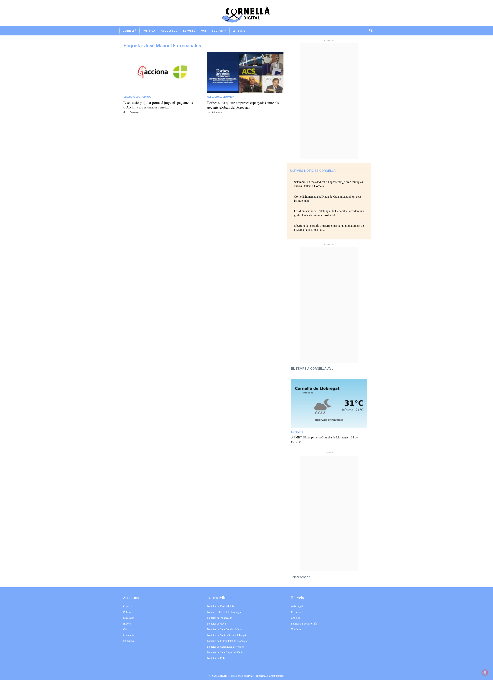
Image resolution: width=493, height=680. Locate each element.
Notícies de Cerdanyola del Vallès (225, 646)
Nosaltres (296, 629)
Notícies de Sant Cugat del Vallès (225, 652)
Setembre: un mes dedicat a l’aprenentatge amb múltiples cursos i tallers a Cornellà (328, 184)
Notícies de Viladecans (219, 618)
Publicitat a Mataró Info (304, 623)
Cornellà (129, 30)
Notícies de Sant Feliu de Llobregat (226, 635)
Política (149, 30)
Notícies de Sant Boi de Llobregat (225, 629)
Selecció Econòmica (137, 97)
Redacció (296, 442)
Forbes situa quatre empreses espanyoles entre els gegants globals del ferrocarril (243, 105)
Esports (189, 30)
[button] (370, 31)
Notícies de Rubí (216, 658)
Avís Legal (297, 606)
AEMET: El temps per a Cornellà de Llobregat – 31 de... (325, 437)
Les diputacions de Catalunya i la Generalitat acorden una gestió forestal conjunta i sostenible (329, 213)
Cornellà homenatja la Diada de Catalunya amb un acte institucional (327, 198)
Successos (169, 30)
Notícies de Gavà (216, 623)
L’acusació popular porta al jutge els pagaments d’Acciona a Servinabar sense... (158, 104)
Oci (203, 30)
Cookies (295, 618)
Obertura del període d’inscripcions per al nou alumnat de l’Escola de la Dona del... (329, 227)
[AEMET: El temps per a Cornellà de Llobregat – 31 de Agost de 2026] (329, 403)
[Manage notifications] (485, 672)
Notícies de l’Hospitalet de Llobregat (227, 641)
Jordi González (131, 112)
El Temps (238, 30)
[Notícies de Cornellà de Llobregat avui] (246, 14)
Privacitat (296, 612)
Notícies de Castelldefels (220, 606)
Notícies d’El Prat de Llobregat (224, 612)
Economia (219, 30)
